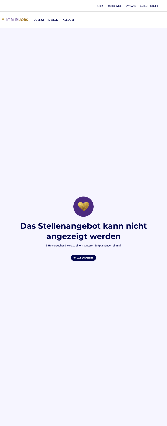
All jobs (69, 19)
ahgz (100, 6)
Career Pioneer (149, 6)
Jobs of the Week (46, 19)
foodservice (114, 6)
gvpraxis (131, 6)
